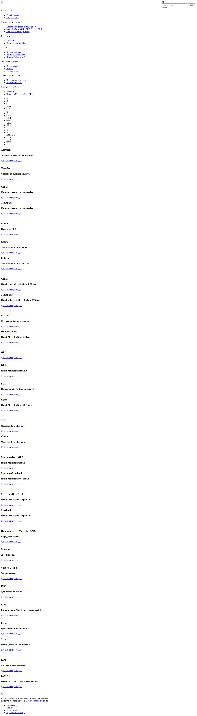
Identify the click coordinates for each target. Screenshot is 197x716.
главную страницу (34, 701)
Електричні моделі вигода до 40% (21, 27)
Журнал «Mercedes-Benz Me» (19, 94)
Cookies (9, 708)
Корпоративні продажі (16, 80)
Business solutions (14, 82)
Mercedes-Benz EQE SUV (17, 31)
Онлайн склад (12, 15)
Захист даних (12, 710)
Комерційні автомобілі (16, 57)
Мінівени (10, 41)
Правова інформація (15, 712)
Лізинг (9, 68)
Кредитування (13, 66)
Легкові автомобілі (15, 52)
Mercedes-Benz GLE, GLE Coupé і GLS (24, 29)
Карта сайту (11, 705)
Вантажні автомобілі (15, 43)
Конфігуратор (12, 18)
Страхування (12, 71)
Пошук (191, 5)
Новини (10, 92)
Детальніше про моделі (11, 161)
